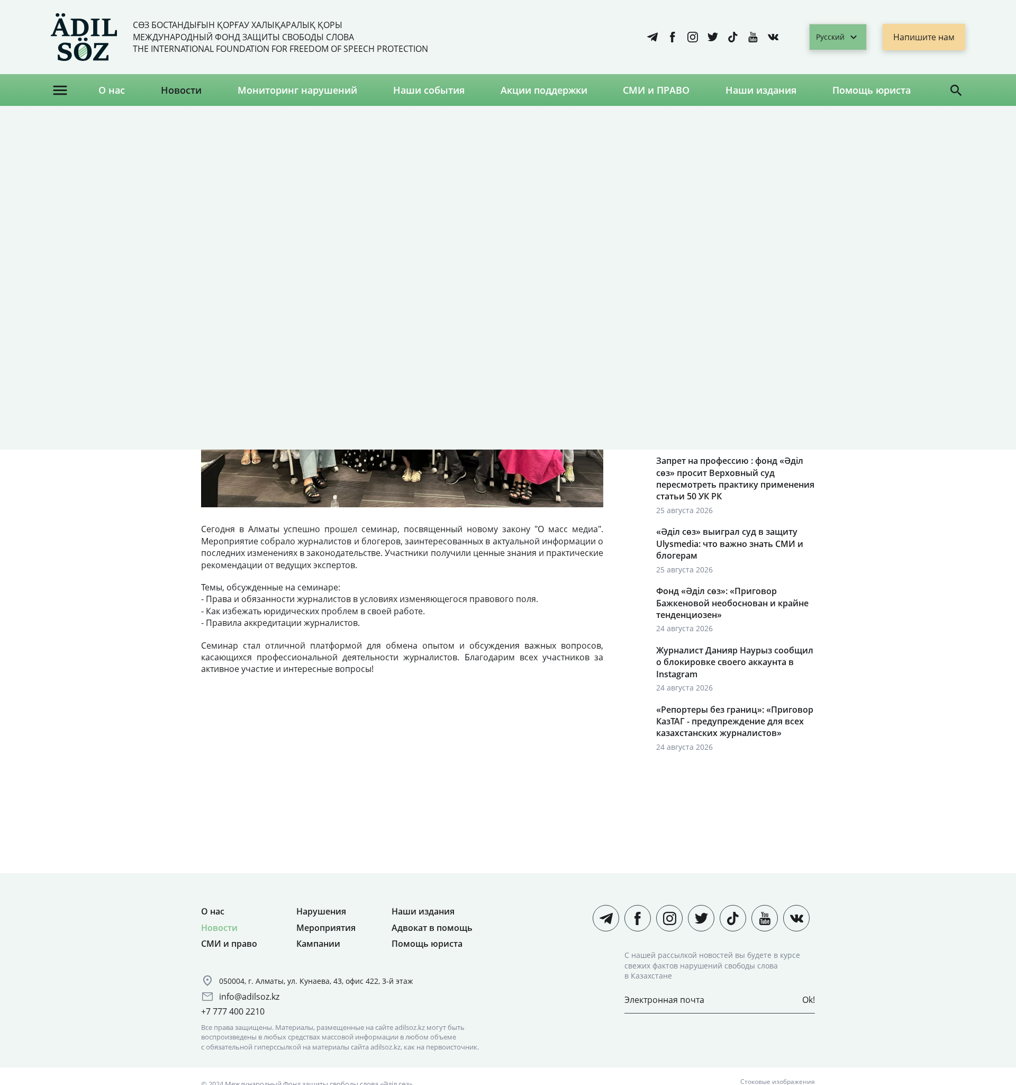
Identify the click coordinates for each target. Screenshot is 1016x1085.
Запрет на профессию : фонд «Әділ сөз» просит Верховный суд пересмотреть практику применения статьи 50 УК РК (735, 478)
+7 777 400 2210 (233, 1011)
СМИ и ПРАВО (656, 90)
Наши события (429, 90)
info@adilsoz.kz (249, 996)
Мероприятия (326, 928)
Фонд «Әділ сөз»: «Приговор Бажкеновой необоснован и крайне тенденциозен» (732, 603)
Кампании (318, 943)
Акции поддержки (544, 90)
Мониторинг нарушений (297, 90)
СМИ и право (229, 943)
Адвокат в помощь (432, 928)
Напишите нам (924, 37)
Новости (181, 90)
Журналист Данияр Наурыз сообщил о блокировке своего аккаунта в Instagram (734, 662)
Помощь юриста (871, 90)
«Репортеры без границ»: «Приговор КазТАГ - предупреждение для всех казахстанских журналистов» (734, 721)
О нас (111, 90)
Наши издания (760, 90)
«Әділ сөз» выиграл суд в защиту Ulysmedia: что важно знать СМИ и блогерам (729, 543)
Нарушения (321, 911)
